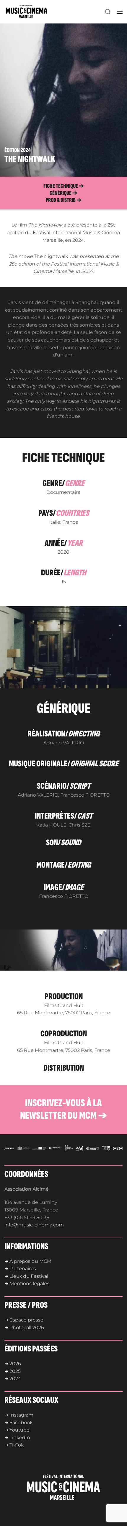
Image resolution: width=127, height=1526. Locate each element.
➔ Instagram (18, 1415)
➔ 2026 (12, 1363)
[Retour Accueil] (27, 11)
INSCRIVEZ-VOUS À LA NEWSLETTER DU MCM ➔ (63, 1109)
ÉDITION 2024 (17, 150)
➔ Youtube (17, 1430)
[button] (108, 11)
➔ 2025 (12, 1371)
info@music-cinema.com (34, 1225)
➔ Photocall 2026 (24, 1327)
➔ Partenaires (20, 1268)
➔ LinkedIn (17, 1437)
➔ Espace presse (23, 1320)
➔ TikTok (14, 1445)
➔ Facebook (18, 1422)
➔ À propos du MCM (27, 1261)
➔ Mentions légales (26, 1283)
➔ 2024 (12, 1378)
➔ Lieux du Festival (26, 1276)
